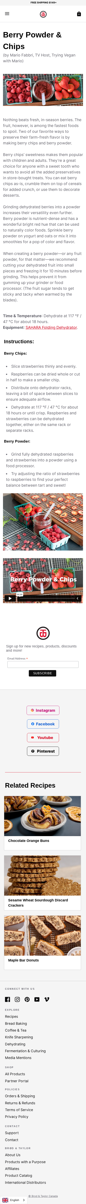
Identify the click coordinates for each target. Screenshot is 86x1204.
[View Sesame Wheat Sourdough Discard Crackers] (42, 876)
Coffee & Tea (15, 1030)
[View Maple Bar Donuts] (42, 936)
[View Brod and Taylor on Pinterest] (27, 999)
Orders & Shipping (20, 1096)
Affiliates (12, 1169)
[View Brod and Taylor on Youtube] (36, 999)
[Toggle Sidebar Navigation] (7, 13)
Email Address (17, 658)
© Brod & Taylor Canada (43, 1196)
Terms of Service (19, 1110)
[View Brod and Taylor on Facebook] (7, 999)
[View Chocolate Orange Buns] (42, 816)
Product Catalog (18, 1175)
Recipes (11, 1016)
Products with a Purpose (25, 1162)
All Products (15, 1074)
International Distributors (25, 1182)
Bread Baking (16, 1023)
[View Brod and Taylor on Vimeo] (46, 999)
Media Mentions (18, 1058)
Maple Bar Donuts (23, 960)
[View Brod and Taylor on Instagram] (17, 999)
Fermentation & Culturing (25, 1051)
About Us (12, 1155)
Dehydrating (15, 1044)
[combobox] (13, 1200)
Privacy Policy (16, 1116)
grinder (42, 282)
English (14, 1200)
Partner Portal (16, 1081)
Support (12, 1133)
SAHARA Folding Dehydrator (51, 327)
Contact (11, 1140)
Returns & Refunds (20, 1103)
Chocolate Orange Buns (28, 841)
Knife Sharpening (19, 1037)
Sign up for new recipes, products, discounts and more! (41, 648)
